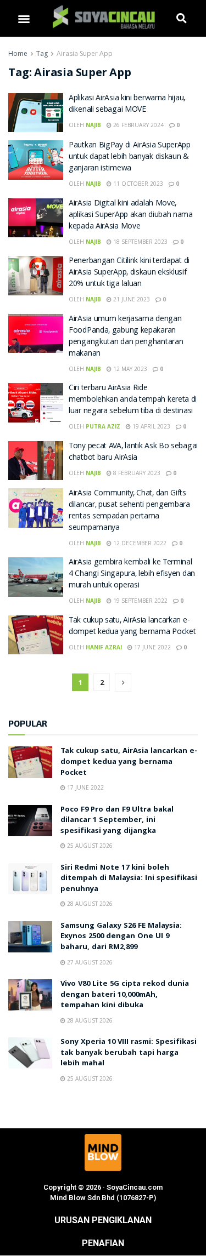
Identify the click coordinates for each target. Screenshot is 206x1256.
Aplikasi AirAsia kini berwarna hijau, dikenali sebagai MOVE (127, 104)
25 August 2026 (89, 845)
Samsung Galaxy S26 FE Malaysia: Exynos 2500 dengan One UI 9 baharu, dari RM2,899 (121, 937)
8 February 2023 (136, 473)
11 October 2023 (137, 183)
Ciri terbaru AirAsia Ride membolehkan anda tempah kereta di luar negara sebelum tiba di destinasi (133, 400)
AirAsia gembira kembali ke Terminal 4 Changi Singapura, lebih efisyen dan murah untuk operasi (132, 574)
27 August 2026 (89, 962)
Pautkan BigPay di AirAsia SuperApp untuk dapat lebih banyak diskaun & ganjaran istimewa (130, 157)
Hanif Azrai (104, 647)
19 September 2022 (140, 600)
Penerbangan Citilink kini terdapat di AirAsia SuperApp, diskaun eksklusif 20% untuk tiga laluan (129, 273)
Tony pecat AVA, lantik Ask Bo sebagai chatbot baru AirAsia (133, 452)
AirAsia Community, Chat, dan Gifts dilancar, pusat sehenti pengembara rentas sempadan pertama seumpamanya (129, 511)
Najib (93, 125)
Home (17, 53)
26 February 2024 (138, 125)
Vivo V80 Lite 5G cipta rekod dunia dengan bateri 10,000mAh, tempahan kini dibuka (124, 995)
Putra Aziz (103, 426)
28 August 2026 (89, 903)
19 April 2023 (150, 426)
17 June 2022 (151, 647)
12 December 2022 (139, 543)
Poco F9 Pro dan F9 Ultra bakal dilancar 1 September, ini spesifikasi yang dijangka (117, 820)
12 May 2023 (129, 369)
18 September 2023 (140, 242)
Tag (42, 53)
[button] (23, 18)
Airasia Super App (85, 53)
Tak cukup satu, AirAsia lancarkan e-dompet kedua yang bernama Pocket (132, 626)
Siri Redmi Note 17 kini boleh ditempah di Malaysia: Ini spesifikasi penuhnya (128, 878)
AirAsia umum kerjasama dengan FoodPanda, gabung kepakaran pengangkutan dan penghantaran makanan (126, 337)
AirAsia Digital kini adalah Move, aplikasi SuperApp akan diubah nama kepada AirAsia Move (131, 215)
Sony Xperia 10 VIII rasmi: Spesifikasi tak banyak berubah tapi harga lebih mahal (128, 1053)
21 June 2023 (131, 299)
